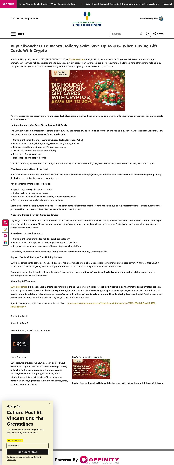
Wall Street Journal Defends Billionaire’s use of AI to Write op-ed (124, 4)
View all (168, 4)
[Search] (141, 34)
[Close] (50, 404)
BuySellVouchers (77, 59)
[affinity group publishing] (5, 235)
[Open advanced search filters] (147, 34)
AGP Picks (8, 4)
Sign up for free (27, 452)
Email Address (15, 440)
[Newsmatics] (5, 242)
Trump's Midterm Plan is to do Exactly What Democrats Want (41, 4)
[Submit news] (5, 223)
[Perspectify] (5, 229)
